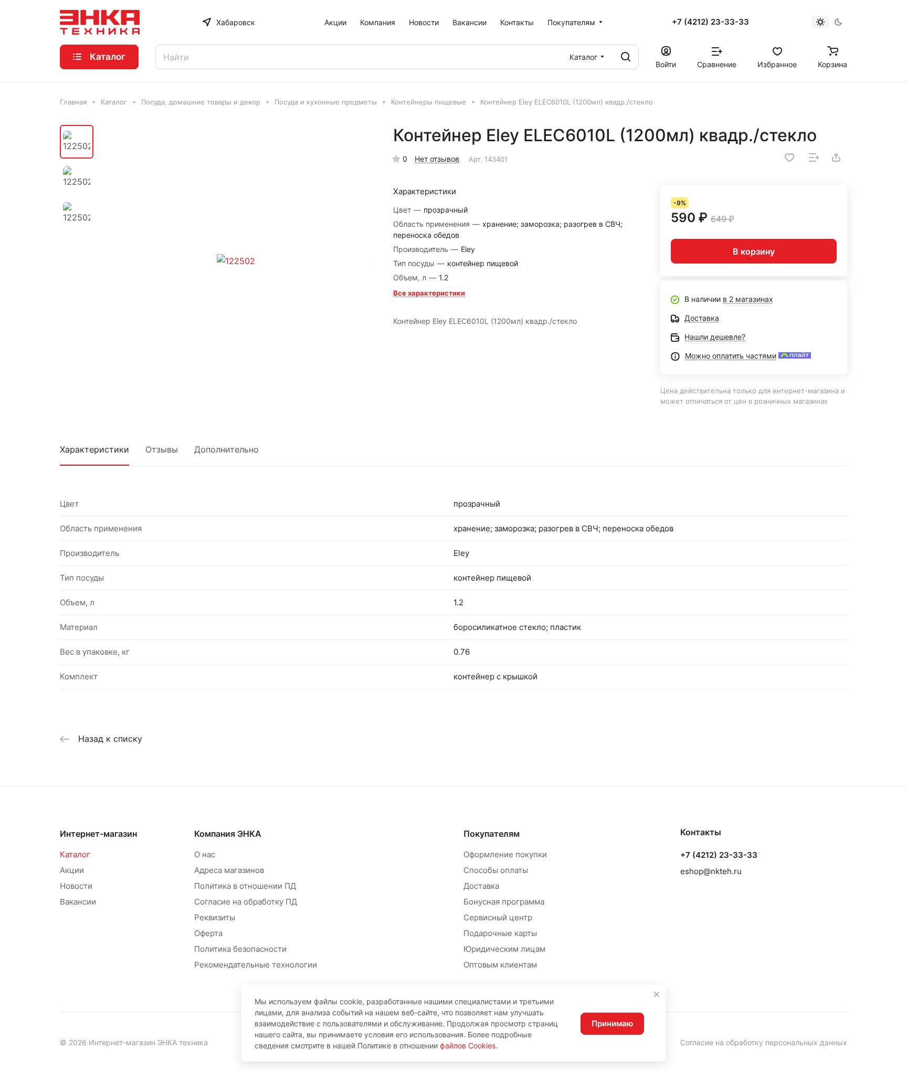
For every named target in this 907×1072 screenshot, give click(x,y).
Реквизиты (214, 917)
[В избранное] (789, 157)
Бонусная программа (503, 902)
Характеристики (94, 449)
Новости (76, 886)
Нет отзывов (437, 158)
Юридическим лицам (504, 949)
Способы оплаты (495, 870)
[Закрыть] (656, 994)
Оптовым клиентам (500, 965)
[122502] (236, 261)
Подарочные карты (500, 933)
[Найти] (626, 57)
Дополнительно (226, 449)
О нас (204, 854)
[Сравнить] (814, 157)
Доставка (481, 886)
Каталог (75, 854)
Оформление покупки (505, 854)
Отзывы (161, 449)
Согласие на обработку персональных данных (763, 1042)
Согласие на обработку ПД (245, 902)
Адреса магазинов (229, 870)
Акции (72, 870)
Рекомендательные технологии (255, 965)
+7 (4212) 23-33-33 (710, 22)
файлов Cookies (467, 1045)
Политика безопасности (240, 949)
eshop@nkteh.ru (711, 871)
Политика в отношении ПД (245, 886)
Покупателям (491, 833)
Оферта (208, 933)
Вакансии (78, 902)
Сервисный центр (497, 917)
